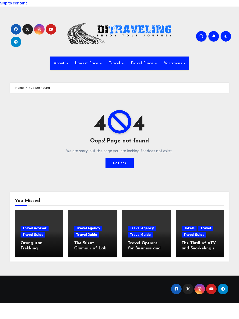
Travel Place (142, 63)
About (60, 63)
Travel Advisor (34, 228)
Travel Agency (88, 228)
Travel (115, 63)
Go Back (119, 163)
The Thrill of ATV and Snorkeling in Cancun (199, 248)
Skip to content (13, 3)
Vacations (173, 63)
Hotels (189, 228)
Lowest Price (87, 63)
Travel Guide (32, 235)
